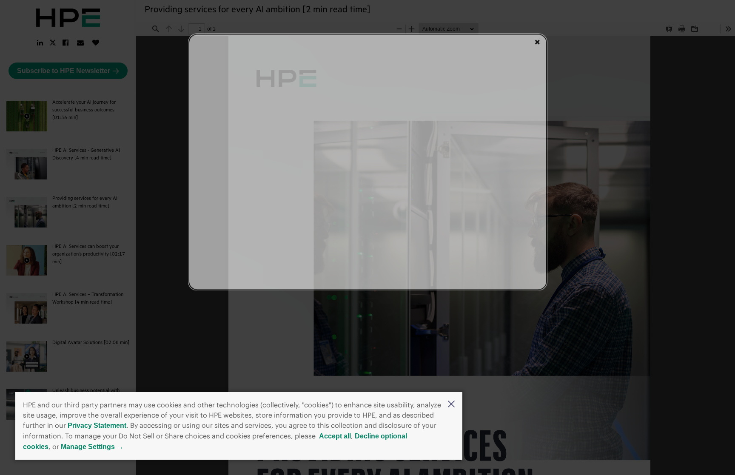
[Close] (537, 41)
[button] (451, 405)
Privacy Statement (97, 425)
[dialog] (368, 162)
